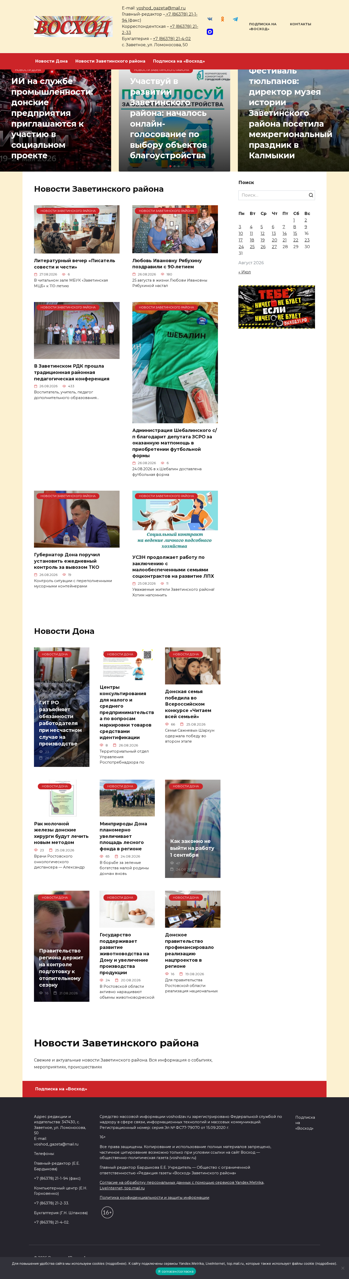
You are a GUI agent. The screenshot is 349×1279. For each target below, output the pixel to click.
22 (295, 240)
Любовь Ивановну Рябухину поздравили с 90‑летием (167, 263)
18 (252, 240)
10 (241, 233)
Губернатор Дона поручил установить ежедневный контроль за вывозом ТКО (67, 561)
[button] (170, 166)
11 (251, 233)
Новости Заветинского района (110, 61)
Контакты (300, 24)
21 (285, 240)
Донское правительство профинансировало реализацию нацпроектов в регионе (189, 950)
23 (307, 240)
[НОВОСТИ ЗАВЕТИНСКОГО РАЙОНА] (77, 250)
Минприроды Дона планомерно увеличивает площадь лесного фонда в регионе (123, 836)
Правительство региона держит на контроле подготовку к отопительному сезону (61, 968)
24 (241, 246)
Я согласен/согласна (175, 1271)
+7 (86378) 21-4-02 (172, 38)
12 (263, 233)
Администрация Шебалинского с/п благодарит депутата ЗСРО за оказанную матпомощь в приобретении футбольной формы (174, 443)
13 (274, 233)
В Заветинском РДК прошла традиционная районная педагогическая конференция (71, 372)
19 (263, 240)
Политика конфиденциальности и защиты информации (154, 1197)
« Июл (244, 272)
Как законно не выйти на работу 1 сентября (192, 848)
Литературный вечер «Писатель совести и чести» (74, 264)
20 (274, 240)
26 (263, 246)
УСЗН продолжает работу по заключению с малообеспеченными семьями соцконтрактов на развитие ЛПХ (173, 566)
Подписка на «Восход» (179, 61)
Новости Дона (51, 61)
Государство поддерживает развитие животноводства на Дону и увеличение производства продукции (124, 953)
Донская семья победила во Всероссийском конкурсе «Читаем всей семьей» (188, 704)
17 (241, 240)
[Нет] (342, 1268)
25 (252, 246)
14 (285, 233)
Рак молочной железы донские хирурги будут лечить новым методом (61, 833)
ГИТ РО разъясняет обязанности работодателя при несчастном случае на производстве (60, 723)
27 (274, 246)
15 (295, 233)
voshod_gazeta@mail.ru (161, 8)
